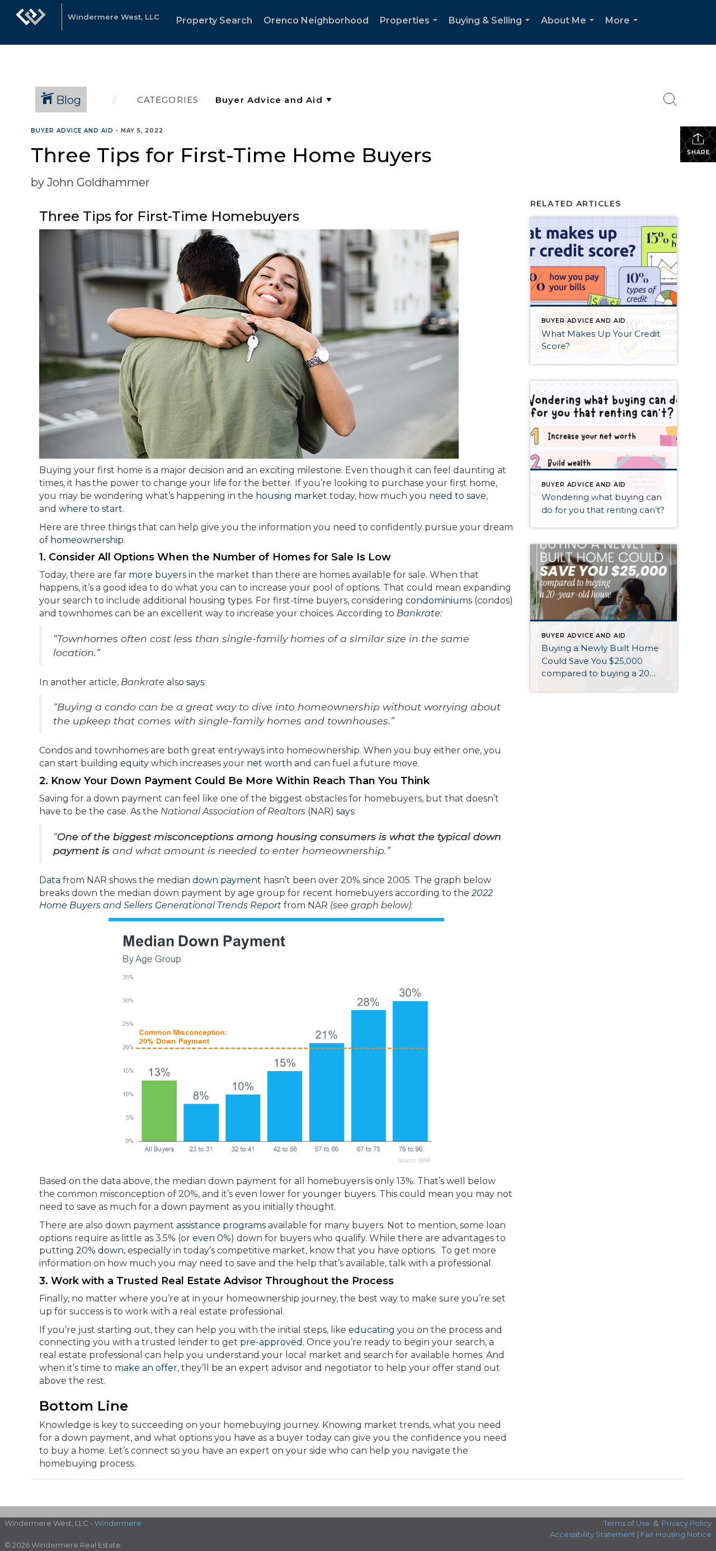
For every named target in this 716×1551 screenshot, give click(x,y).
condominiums (439, 600)
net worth (269, 763)
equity (134, 763)
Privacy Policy (687, 1523)
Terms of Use (627, 1523)
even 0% (211, 1238)
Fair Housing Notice (676, 1534)
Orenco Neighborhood (316, 20)
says (195, 682)
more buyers (157, 574)
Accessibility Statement (592, 1534)
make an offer (146, 1368)
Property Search (214, 20)
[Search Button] (670, 99)
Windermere (118, 1523)
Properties (411, 30)
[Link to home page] (30, 22)
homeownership (87, 540)
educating (371, 1329)
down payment (226, 880)
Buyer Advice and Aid (72, 130)
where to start (91, 508)
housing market (291, 496)
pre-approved (271, 1342)
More (623, 30)
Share (698, 152)
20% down (100, 1250)
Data (49, 880)
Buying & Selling (491, 30)
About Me (570, 30)
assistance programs (221, 1225)
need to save (457, 496)
